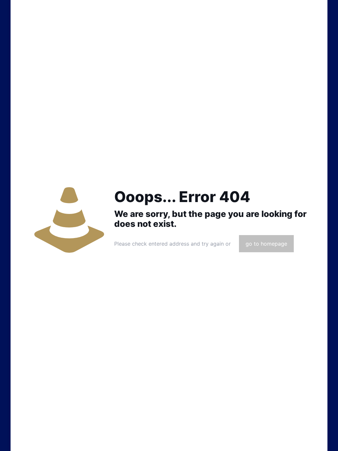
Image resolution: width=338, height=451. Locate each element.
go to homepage (266, 243)
